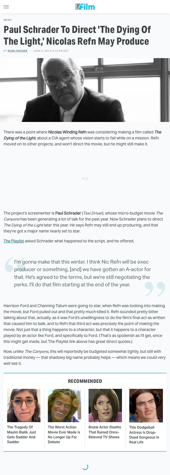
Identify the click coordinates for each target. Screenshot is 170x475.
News (8, 20)
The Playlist (14, 240)
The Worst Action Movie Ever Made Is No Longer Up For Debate (64, 434)
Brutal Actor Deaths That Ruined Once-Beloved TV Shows (105, 432)
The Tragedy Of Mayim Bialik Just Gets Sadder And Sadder (21, 434)
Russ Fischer (17, 50)
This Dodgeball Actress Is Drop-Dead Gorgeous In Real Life (144, 435)
